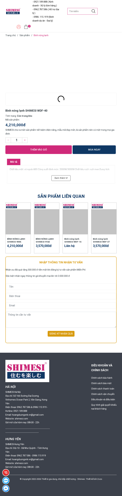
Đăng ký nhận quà (61, 333)
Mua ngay (94, 149)
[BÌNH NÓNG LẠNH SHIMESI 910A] (46, 221)
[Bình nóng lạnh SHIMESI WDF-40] (61, 65)
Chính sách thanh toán (102, 388)
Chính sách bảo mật (101, 383)
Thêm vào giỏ (38, 149)
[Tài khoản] (19, 27)
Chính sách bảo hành (101, 378)
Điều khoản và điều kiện (103, 399)
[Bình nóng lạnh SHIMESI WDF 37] (103, 221)
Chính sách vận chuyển (103, 394)
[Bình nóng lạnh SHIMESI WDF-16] (75, 221)
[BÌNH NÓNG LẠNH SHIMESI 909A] (18, 221)
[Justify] (93, 11)
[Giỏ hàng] (26, 27)
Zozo (99, 479)
